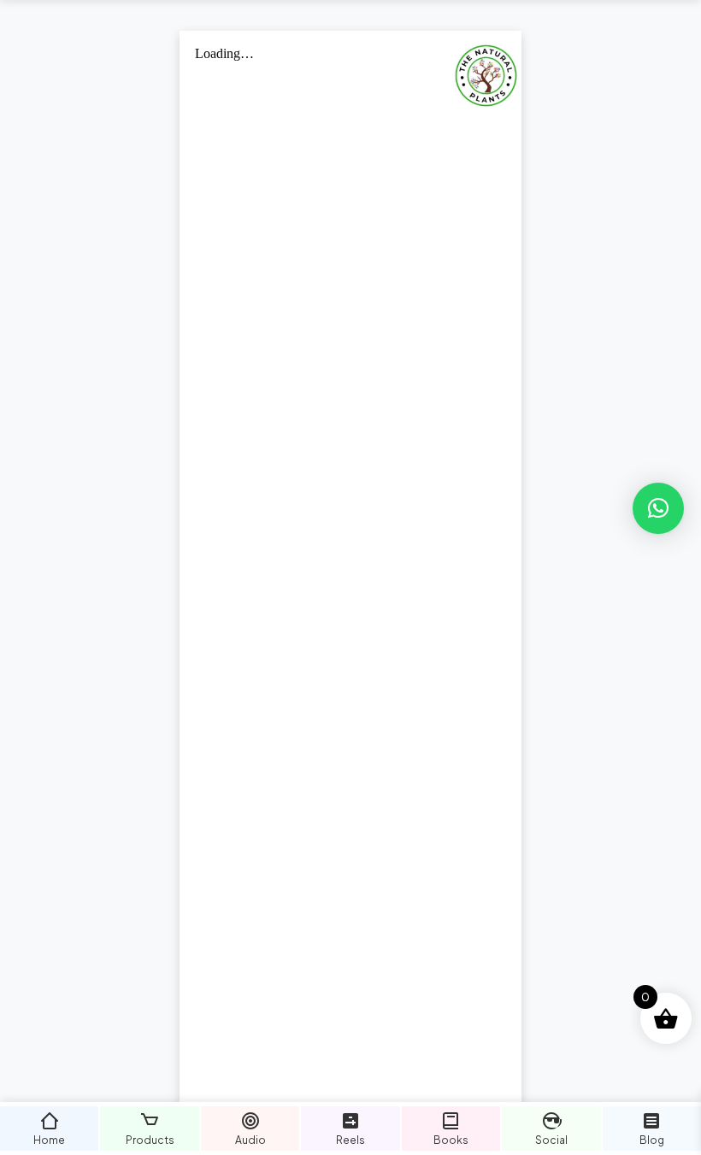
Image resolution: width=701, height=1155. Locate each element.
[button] (658, 508)
